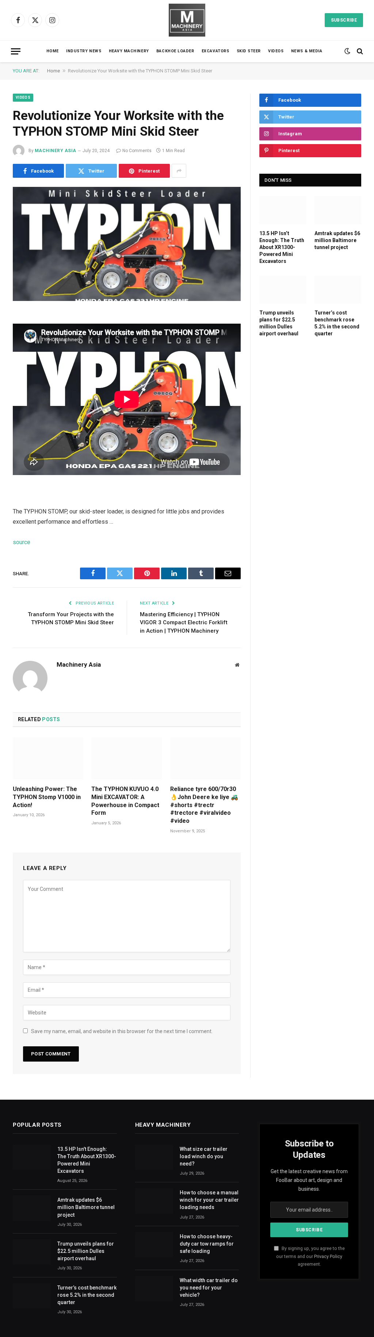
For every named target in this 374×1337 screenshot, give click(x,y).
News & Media (306, 51)
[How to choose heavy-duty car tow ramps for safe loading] (154, 1244)
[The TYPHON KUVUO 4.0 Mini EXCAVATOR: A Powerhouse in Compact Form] (126, 758)
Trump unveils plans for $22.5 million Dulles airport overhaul (278, 323)
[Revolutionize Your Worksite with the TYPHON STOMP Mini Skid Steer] (127, 244)
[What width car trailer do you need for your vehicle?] (154, 1288)
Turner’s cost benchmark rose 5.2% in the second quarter (336, 323)
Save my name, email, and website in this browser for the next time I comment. (122, 1031)
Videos (275, 51)
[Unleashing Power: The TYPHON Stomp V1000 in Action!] (48, 758)
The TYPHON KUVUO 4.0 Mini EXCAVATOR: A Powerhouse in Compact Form (125, 801)
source (21, 542)
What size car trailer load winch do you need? (204, 1156)
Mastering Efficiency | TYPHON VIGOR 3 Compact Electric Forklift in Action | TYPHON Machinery (184, 622)
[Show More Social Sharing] (179, 171)
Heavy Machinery (129, 51)
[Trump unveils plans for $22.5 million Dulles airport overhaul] (282, 290)
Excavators (215, 51)
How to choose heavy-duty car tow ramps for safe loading (207, 1244)
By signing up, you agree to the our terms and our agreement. (310, 1256)
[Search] (359, 51)
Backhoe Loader (175, 51)
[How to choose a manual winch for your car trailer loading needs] (154, 1200)
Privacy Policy (328, 1256)
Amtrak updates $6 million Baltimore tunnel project (337, 240)
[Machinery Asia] (187, 20)
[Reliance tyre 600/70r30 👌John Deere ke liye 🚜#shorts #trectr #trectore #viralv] (205, 758)
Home (52, 51)
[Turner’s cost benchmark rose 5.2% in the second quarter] (338, 290)
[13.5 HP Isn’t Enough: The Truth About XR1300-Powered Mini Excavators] (282, 210)
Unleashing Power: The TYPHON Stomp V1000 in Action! (47, 797)
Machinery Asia (55, 150)
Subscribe (344, 20)
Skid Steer (249, 51)
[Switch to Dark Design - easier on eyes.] (347, 51)
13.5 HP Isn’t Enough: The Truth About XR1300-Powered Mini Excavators (281, 247)
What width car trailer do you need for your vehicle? (209, 1287)
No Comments (137, 150)
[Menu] (15, 51)
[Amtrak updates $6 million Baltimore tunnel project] (338, 210)
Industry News (83, 51)
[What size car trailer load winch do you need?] (154, 1157)
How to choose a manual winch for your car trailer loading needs (209, 1200)
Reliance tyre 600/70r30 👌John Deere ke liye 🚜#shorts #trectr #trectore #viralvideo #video (204, 805)
